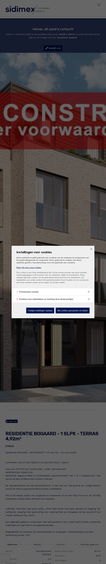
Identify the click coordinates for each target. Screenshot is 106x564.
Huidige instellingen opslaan (40, 310)
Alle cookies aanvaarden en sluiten (72, 310)
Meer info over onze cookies (28, 267)
